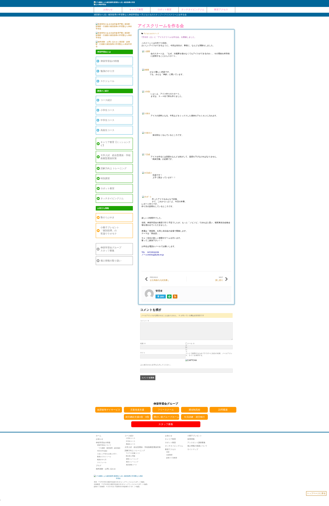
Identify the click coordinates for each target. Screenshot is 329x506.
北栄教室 (169, 455)
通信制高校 (194, 409)
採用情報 (191, 439)
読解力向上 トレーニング (113, 168)
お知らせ (99, 439)
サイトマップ (192, 449)
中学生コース (107, 120)
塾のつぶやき (107, 217)
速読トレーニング (132, 462)
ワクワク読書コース (133, 453)
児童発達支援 (137, 409)
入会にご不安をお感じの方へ (107, 454)
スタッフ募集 (165, 424)
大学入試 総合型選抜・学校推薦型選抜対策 (115, 157)
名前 (143, 343)
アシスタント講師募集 (196, 442)
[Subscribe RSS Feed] (175, 296)
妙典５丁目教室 (171, 458)
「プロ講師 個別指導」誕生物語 (108, 448)
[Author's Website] (169, 296)
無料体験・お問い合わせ (106, 469)
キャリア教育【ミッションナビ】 (115, 144)
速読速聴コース (131, 465)
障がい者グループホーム (166, 417)
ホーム (98, 436)
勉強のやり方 (107, 71)
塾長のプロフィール (104, 456)
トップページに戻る (316, 493)
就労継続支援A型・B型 (137, 417)
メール (191, 343)
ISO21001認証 (102, 451)
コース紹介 (106, 100)
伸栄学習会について (104, 445)
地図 (142, 482)
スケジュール (107, 81)
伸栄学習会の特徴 (109, 61)
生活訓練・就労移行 (194, 417)
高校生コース (107, 130)
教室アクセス (170, 449)
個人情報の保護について (197, 446)
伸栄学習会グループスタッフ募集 (110, 249)
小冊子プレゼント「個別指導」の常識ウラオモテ (109, 230)
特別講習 (105, 178)
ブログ (98, 465)
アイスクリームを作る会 (161, 25)
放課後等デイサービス (108, 409)
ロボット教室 (107, 188)
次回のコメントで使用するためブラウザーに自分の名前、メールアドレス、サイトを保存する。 (208, 350)
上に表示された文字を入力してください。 (156, 365)
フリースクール (166, 409)
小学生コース (107, 110)
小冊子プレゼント (194, 436)
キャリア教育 (170, 439)
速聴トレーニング (132, 459)
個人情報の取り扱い (110, 260)
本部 (167, 452)
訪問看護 (223, 409)
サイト (142, 353)
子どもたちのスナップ (151, 33)
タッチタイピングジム (112, 198)
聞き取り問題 (130, 456)
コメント (144, 321)
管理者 (159, 291)
